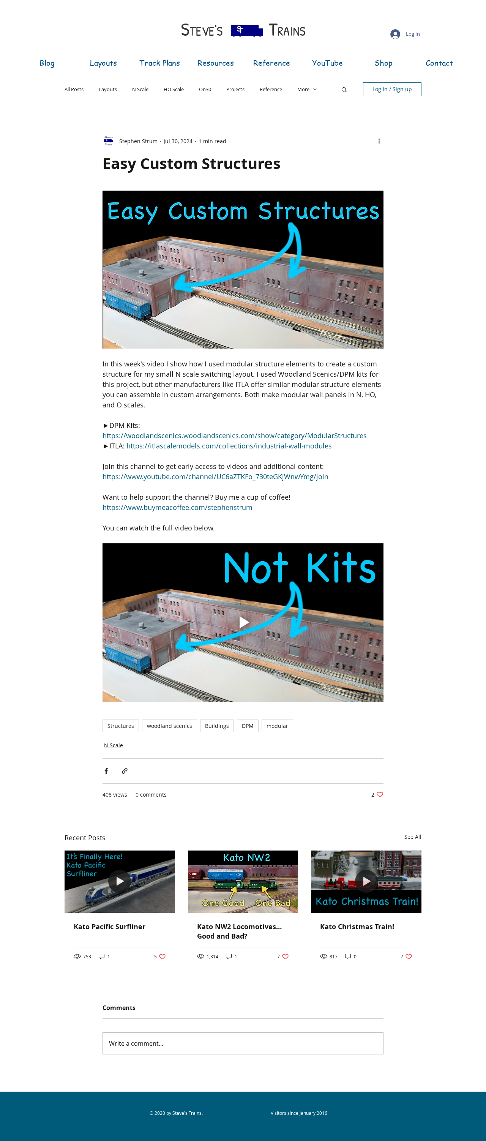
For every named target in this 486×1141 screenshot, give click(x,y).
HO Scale (174, 89)
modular (277, 725)
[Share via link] (124, 771)
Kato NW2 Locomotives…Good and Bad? (239, 931)
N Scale (140, 89)
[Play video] (243, 622)
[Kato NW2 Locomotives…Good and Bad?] (243, 882)
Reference (271, 89)
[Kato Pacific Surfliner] (120, 881)
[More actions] (378, 140)
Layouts (108, 89)
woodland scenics (169, 725)
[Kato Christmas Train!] (366, 881)
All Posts (74, 89)
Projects (235, 89)
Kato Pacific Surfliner (109, 926)
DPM (248, 725)
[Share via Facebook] (106, 771)
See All (412, 836)
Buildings (217, 725)
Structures (120, 725)
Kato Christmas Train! (357, 926)
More (303, 89)
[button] (344, 89)
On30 (205, 89)
